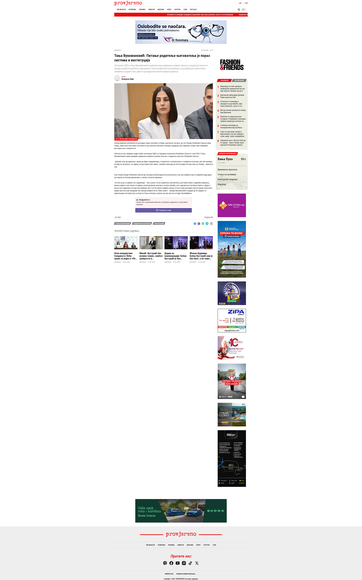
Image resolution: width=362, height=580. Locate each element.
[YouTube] (178, 563)
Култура (177, 9)
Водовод (222, 184)
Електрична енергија (227, 179)
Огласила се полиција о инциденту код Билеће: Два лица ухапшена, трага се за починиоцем (163, 15)
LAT (240, 3)
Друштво (117, 50)
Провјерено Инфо (127, 79)
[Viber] (165, 563)
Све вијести (121, 9)
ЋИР (246, 3)
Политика (132, 9)
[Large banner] (181, 32)
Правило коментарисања (185, 574)
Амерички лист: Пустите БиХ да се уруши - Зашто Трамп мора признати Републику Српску (233, 15)
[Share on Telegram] (207, 223)
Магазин (161, 9)
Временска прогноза (227, 169)
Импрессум (169, 574)
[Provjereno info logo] (128, 3)
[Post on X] (211, 223)
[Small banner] (232, 65)
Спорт (169, 9)
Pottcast (193, 9)
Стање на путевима (227, 174)
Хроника (142, 9)
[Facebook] (171, 563)
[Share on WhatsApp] (203, 223)
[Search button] (239, 10)
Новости (151, 9)
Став (185, 9)
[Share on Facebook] (195, 223)
